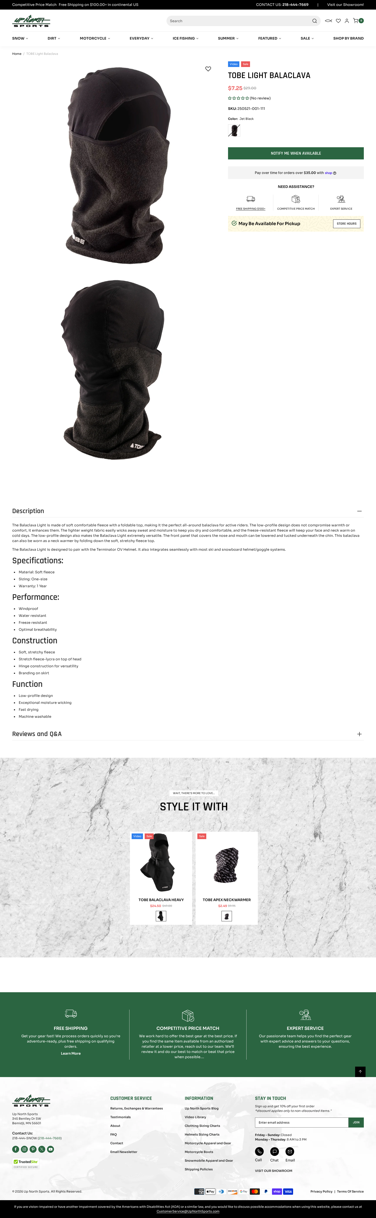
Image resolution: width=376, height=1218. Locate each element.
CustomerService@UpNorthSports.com (188, 1211)
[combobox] (243, 21)
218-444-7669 (49, 1138)
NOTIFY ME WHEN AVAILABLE (296, 153)
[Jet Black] (161, 916)
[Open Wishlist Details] (338, 20)
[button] (238, 98)
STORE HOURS (347, 223)
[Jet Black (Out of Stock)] (234, 130)
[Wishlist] (208, 69)
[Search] (314, 20)
